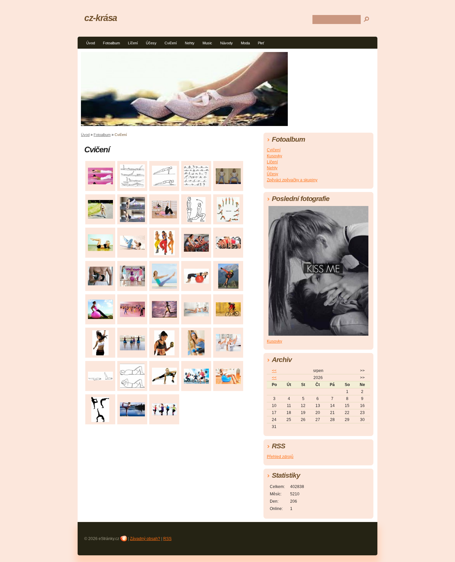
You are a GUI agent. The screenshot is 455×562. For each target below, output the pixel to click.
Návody (226, 43)
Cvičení (171, 43)
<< (274, 370)
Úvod (90, 43)
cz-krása (100, 18)
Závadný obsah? (145, 538)
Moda (245, 43)
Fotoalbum (111, 43)
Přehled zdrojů (280, 456)
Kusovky (274, 156)
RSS (167, 538)
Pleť (261, 43)
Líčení (133, 43)
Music (207, 43)
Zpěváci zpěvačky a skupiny (292, 180)
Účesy (151, 43)
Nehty (190, 43)
